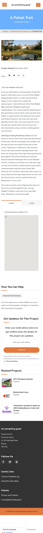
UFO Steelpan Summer (23, 379)
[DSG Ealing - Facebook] (3, 462)
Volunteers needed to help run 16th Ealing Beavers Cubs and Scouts (26, 408)
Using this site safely (10, 481)
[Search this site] (38, 5)
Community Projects (20, 31)
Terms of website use (10, 476)
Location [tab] (11, 203)
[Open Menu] (4, 5)
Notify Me (21, 350)
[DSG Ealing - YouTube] (17, 462)
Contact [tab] (31, 203)
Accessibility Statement (11, 500)
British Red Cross (20, 392)
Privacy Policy (12, 361)
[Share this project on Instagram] (19, 75)
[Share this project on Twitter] (14, 75)
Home (5, 31)
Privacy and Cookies (9, 495)
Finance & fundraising (11, 296)
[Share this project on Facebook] (9, 75)
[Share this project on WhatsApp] (23, 75)
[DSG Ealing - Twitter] (10, 462)
